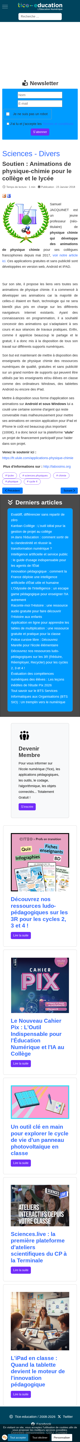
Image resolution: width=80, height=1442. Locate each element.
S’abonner (40, 132)
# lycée (9, 475)
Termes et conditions (58, 124)
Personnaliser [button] (62, 1437)
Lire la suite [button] (20, 935)
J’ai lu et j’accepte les (41, 124)
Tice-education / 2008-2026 (35, 1417)
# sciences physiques (35, 475)
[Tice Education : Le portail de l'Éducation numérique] (40, 6)
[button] (4, 1437)
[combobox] (40, 16)
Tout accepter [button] (18, 1437)
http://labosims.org (57, 466)
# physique (11, 481)
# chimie (61, 475)
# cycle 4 (32, 481)
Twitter (68, 1417)
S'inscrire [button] (27, 806)
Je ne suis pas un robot (30, 114)
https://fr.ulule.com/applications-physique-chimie (37, 458)
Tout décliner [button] (39, 1437)
